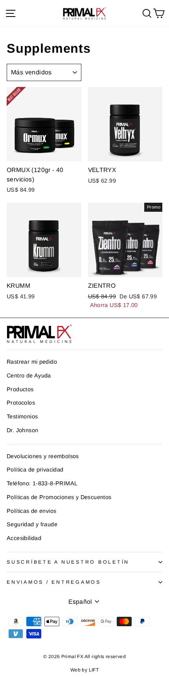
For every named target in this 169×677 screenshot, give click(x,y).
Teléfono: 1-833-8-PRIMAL (42, 483)
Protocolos (21, 403)
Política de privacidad (35, 469)
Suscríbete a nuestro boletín (68, 562)
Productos (20, 389)
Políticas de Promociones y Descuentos (59, 497)
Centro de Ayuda (29, 375)
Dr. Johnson (22, 430)
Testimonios (22, 416)
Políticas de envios (31, 511)
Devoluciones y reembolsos (43, 456)
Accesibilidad (24, 538)
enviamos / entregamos (54, 582)
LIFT (94, 670)
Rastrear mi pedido (32, 362)
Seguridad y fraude (32, 524)
